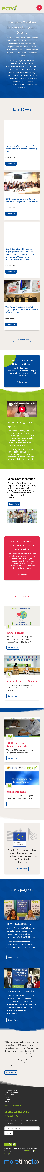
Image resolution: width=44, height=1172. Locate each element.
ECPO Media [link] (29, 1151)
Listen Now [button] (13, 648)
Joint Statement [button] (15, 804)
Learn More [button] (14, 504)
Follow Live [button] (22, 382)
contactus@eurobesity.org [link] (14, 1105)
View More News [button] (22, 340)
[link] (10, 8)
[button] (6, 1144)
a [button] (30, 8)
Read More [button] (11, 164)
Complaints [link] (12, 1154)
